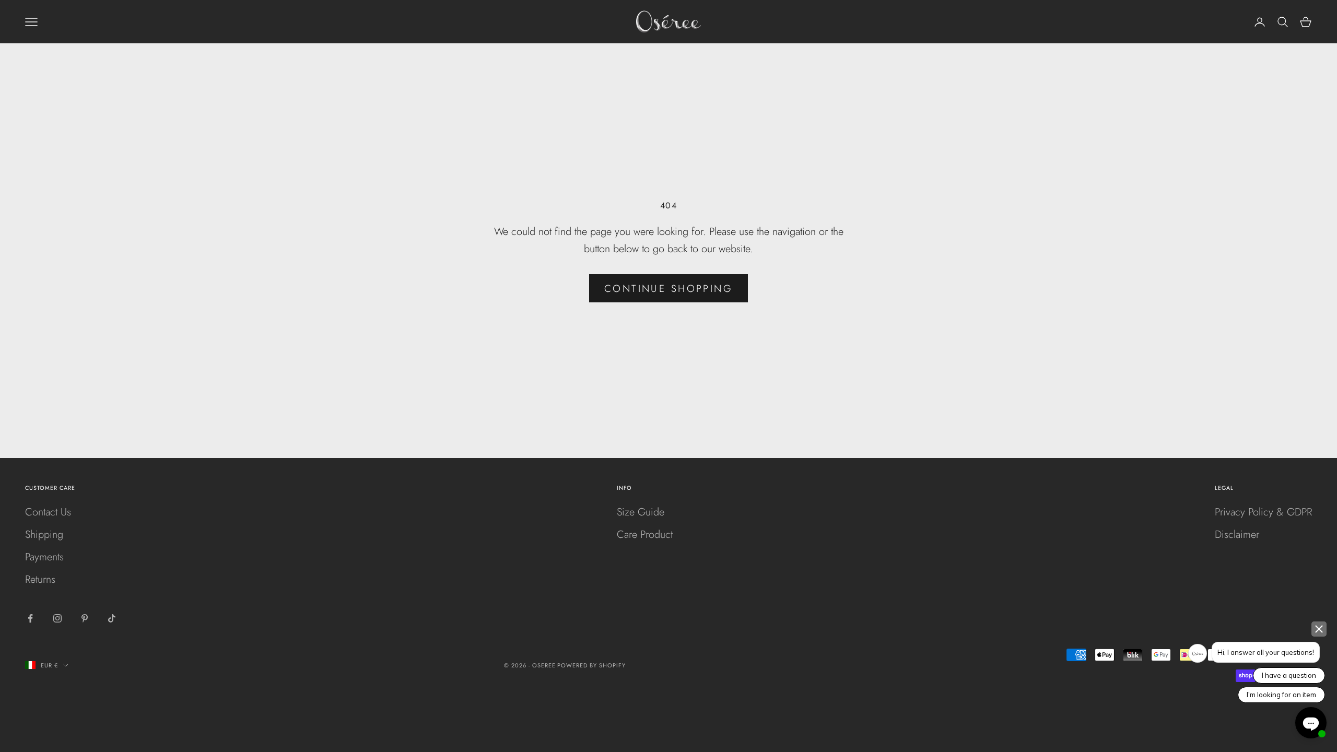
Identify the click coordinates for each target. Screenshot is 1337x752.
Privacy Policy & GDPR (1263, 512)
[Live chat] (1311, 722)
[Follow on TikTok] (112, 618)
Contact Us (48, 512)
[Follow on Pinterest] (84, 618)
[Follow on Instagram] (57, 618)
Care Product (645, 534)
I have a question (1289, 675)
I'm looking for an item (1281, 694)
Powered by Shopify (591, 665)
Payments (44, 557)
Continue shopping (668, 288)
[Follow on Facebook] (30, 618)
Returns (40, 579)
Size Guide (640, 512)
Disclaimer (1237, 534)
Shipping (44, 534)
